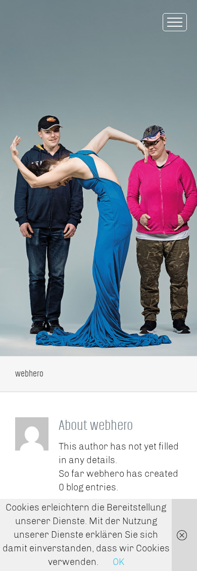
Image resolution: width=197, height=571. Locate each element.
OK (118, 561)
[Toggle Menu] (175, 22)
